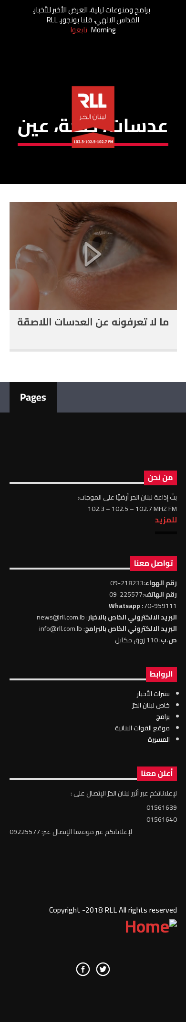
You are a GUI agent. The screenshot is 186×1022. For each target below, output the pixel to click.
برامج (163, 716)
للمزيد (166, 519)
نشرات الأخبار (153, 694)
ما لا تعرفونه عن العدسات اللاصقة (93, 322)
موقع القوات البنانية (142, 728)
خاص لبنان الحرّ (151, 705)
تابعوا (78, 30)
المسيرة (159, 739)
